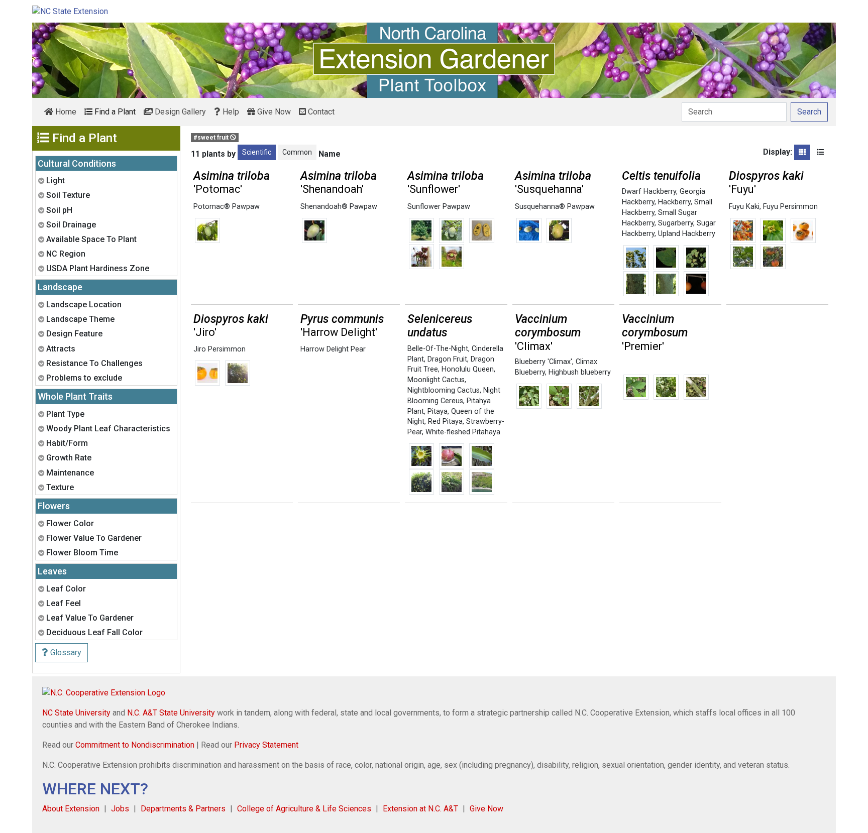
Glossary (64, 652)
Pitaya (437, 411)
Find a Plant (114, 111)
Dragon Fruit (447, 359)
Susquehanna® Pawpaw (555, 206)
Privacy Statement (266, 745)
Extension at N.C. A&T (420, 808)
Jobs (120, 808)
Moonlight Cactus (436, 380)
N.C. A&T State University (171, 713)
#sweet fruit (211, 137)
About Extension (70, 808)
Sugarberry (675, 223)
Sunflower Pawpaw (438, 206)
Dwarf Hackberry (649, 191)
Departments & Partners (183, 808)
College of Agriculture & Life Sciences (304, 808)
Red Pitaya (445, 421)
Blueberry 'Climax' (543, 362)
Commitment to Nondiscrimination (134, 745)
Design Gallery (179, 111)
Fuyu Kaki (744, 206)
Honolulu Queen (468, 369)
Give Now (273, 111)
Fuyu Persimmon (790, 206)
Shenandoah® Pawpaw (338, 206)
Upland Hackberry (686, 233)
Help (230, 111)
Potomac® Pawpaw (226, 206)
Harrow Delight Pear (333, 349)
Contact (320, 111)
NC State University (76, 713)
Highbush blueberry (580, 372)
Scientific (256, 152)
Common (297, 152)
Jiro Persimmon (219, 349)
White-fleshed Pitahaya (462, 432)
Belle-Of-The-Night (437, 348)
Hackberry (674, 202)
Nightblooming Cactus (443, 390)
